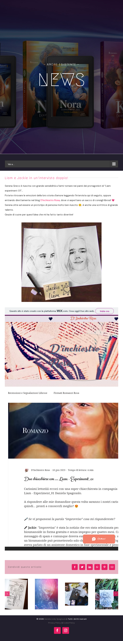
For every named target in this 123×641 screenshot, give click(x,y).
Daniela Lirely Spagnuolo (55, 619)
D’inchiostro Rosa (50, 200)
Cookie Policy (69, 623)
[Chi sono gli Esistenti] (16, 594)
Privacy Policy (54, 623)
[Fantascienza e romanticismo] (46, 594)
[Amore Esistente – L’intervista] (76, 594)
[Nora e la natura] (106, 594)
